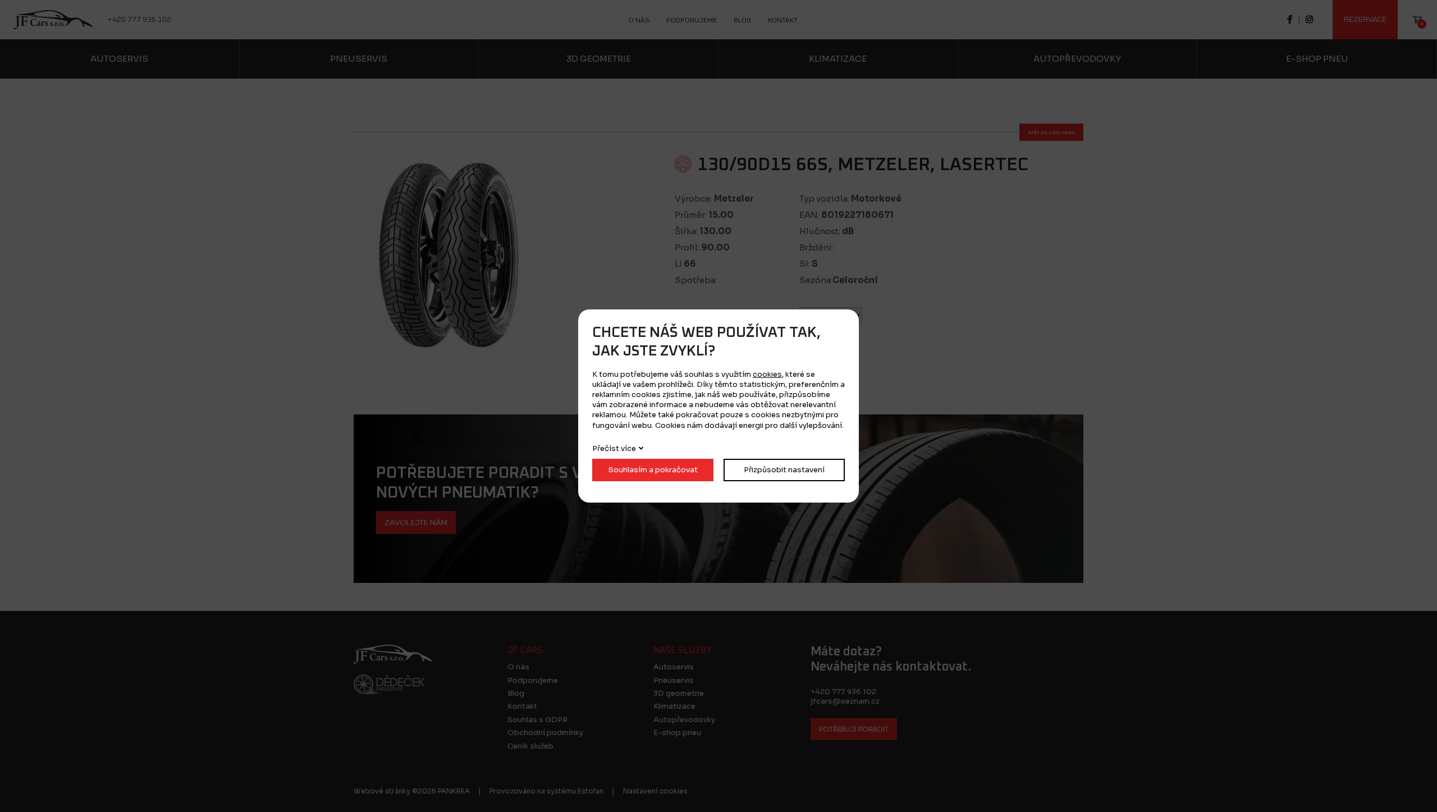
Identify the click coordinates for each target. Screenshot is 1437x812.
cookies (767, 374)
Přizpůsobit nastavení (784, 470)
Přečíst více (614, 448)
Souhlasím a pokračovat (653, 470)
